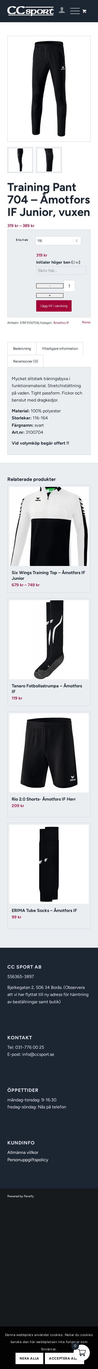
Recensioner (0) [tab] (25, 361)
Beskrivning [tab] (22, 348)
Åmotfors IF (61, 323)
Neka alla (29, 1358)
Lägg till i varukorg (54, 306)
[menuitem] (59, 11)
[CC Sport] (40, 11)
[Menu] (72, 11)
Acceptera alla (64, 1358)
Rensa (86, 322)
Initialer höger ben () (58, 262)
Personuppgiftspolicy (27, 1159)
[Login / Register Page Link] (59, 11)
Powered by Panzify (20, 1196)
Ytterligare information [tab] (60, 348)
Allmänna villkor (22, 1152)
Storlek (22, 240)
